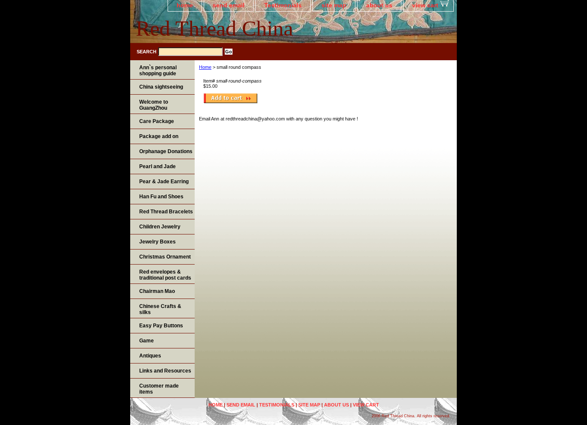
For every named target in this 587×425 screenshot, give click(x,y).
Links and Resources (165, 371)
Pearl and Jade (157, 166)
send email (229, 5)
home (185, 5)
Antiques (150, 356)
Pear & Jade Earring (164, 182)
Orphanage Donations (166, 151)
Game (146, 341)
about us (379, 5)
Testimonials (283, 5)
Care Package (156, 121)
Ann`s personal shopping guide (158, 71)
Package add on (158, 136)
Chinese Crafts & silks (160, 309)
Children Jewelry (159, 227)
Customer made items (159, 389)
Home (205, 67)
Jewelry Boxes (157, 242)
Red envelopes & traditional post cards (165, 275)
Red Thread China (214, 28)
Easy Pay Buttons (161, 326)
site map (333, 5)
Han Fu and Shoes (161, 197)
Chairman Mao (157, 291)
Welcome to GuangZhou (153, 105)
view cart (425, 5)
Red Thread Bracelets (166, 212)
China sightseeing (161, 87)
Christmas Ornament (165, 257)
